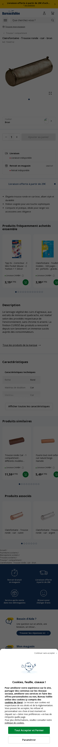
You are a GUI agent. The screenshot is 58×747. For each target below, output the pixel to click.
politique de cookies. (14, 722)
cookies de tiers (13, 702)
